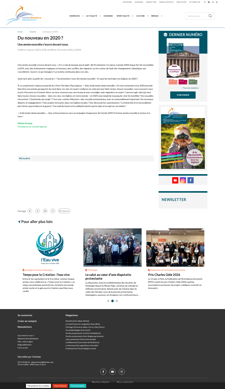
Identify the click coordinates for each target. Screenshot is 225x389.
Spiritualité (123, 16)
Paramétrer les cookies (38, 385)
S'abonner (183, 95)
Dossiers (108, 16)
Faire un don (181, 2)
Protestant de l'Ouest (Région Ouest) (81, 348)
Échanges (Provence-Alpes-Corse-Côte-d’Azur (85, 327)
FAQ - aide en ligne (25, 341)
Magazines (139, 2)
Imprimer (65, 211)
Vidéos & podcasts (166, 2)
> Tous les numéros (190, 88)
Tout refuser (60, 385)
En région (75, 16)
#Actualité (24, 158)
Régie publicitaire (25, 345)
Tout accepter (78, 385)
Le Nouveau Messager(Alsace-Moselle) (82, 345)
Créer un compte (27, 320)
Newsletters (151, 2)
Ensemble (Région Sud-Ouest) (78, 330)
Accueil (20, 32)
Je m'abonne (127, 2)
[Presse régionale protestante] (23, 16)
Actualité (91, 16)
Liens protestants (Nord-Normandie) (81, 339)
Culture (140, 16)
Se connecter (194, 2)
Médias (154, 16)
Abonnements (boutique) (28, 338)
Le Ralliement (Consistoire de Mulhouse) (82, 342)
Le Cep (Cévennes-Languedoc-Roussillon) (83, 324)
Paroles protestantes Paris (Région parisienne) (84, 336)
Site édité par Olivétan (29, 356)
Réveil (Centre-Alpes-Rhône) (77, 321)
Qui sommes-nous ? (26, 335)
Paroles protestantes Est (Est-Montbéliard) (83, 333)
